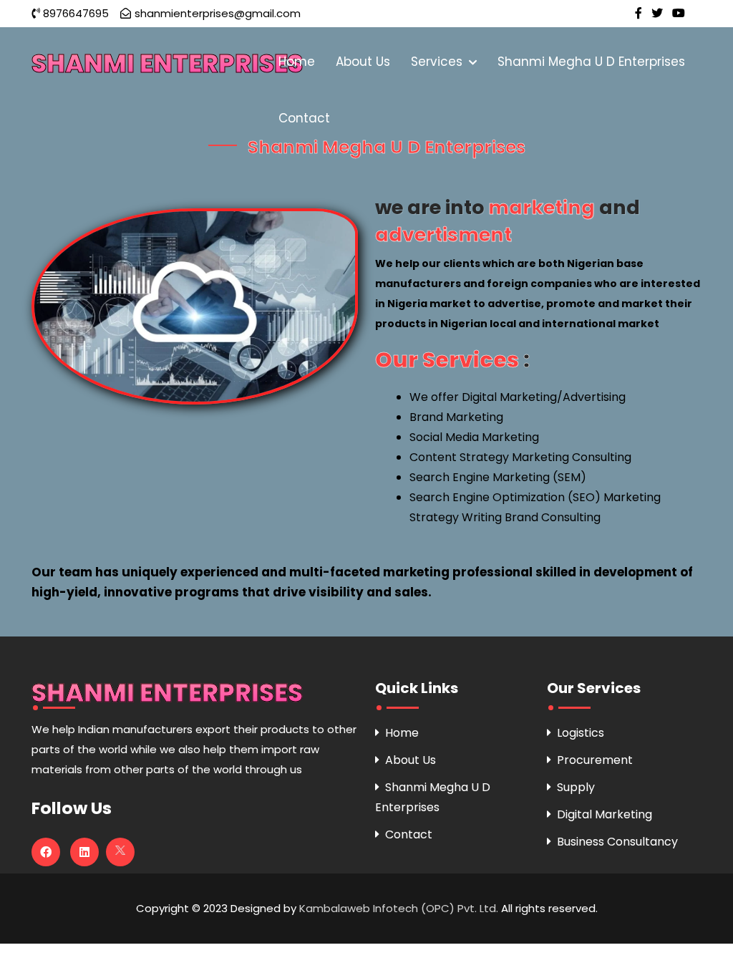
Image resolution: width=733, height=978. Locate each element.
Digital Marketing (604, 814)
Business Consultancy (617, 841)
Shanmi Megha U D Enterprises (591, 61)
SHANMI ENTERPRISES (167, 63)
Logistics (580, 733)
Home (296, 61)
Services (438, 61)
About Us (363, 61)
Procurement (595, 760)
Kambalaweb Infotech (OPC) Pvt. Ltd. (400, 908)
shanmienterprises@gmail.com (218, 13)
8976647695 (76, 13)
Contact (304, 118)
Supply (576, 787)
